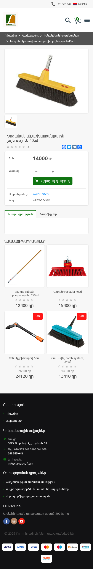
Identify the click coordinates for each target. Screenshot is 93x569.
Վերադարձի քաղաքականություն (28, 496)
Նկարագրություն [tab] (20, 214)
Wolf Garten (41, 194)
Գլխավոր (11, 35)
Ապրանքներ (14, 421)
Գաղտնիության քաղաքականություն (30, 482)
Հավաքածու (30, 35)
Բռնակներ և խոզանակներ (61, 35)
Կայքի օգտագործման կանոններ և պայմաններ (37, 489)
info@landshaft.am (20, 463)
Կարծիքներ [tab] (48, 214)
